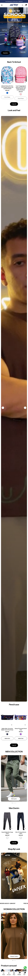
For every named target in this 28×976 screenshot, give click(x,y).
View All (14, 104)
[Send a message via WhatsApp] (25, 968)
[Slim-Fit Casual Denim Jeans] (21, 821)
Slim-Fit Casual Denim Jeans (20, 832)
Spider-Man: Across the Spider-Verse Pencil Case (7, 729)
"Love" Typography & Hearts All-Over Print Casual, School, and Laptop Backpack (21, 87)
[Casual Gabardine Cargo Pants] (7, 821)
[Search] (22, 5)
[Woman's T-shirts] (14, 936)
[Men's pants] (14, 778)
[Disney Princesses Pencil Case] (21, 717)
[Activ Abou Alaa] (14, 5)
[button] (16, 803)
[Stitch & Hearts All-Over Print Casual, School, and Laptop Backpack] (7, 74)
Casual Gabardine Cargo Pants (7, 832)
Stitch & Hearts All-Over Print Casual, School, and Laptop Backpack (7, 87)
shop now (5, 53)
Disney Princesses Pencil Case (21, 729)
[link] (14, 876)
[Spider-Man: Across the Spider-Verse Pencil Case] (7, 717)
